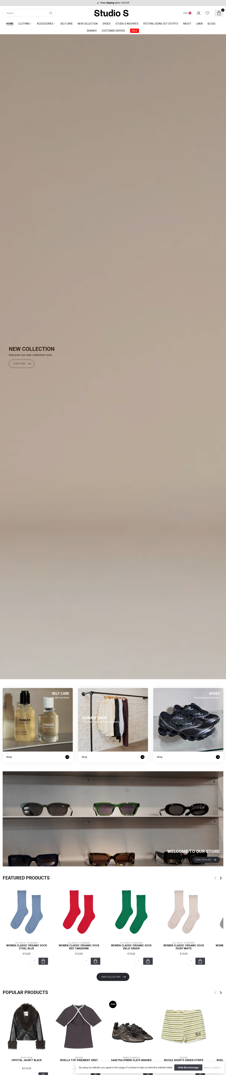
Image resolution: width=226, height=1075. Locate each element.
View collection (110, 976)
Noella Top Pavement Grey (79, 1060)
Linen (199, 23)
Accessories (45, 23)
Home (9, 23)
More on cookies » (212, 1067)
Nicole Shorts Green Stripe (183, 1060)
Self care (66, 23)
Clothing (24, 23)
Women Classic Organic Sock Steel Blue (26, 947)
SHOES (107, 23)
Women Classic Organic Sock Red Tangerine (79, 947)
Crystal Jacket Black (26, 1060)
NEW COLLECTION (88, 23)
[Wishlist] (207, 13)
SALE (135, 30)
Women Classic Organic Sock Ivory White (183, 947)
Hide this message (188, 1067)
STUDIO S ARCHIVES (126, 23)
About (187, 23)
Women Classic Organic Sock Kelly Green (131, 947)
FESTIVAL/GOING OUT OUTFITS (160, 23)
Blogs (211, 23)
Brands (92, 30)
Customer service (113, 30)
